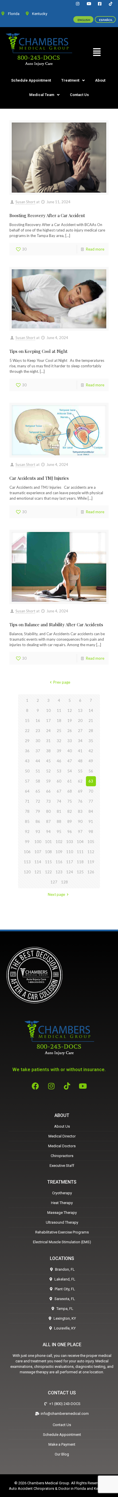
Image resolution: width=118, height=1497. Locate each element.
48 (80, 761)
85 (27, 821)
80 (48, 811)
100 (37, 841)
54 (69, 771)
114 (37, 862)
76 (80, 801)
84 (90, 811)
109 (59, 851)
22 (27, 730)
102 (59, 841)
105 (90, 841)
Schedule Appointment (31, 80)
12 (69, 710)
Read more (95, 249)
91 (90, 821)
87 (48, 821)
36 (27, 750)
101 (48, 841)
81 (59, 811)
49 (90, 761)
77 (90, 801)
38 (48, 750)
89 (69, 821)
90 (80, 821)
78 (27, 811)
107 (37, 851)
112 (90, 851)
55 (80, 771)
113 (27, 862)
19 (69, 720)
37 (38, 750)
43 (27, 761)
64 (27, 791)
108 (48, 851)
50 (27, 771)
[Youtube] (83, 1086)
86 (38, 821)
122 (48, 872)
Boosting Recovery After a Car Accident (47, 215)
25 (59, 730)
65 (38, 791)
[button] (96, 52)
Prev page (61, 682)
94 (48, 831)
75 (69, 801)
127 (53, 882)
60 (59, 781)
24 (48, 730)
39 (59, 750)
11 (59, 710)
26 (69, 730)
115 (48, 862)
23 (38, 730)
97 (80, 831)
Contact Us (79, 95)
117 (69, 862)
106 (27, 851)
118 (80, 862)
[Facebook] (35, 1086)
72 (38, 801)
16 (38, 720)
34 (80, 740)
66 (48, 791)
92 (27, 831)
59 (48, 781)
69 (80, 791)
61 (69, 781)
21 (90, 720)
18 (59, 720)
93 (38, 831)
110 (69, 851)
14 (90, 710)
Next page (56, 894)
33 (69, 740)
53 (59, 771)
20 (80, 720)
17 (48, 720)
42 (90, 750)
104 (80, 841)
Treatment (70, 80)
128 (64, 882)
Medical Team (41, 95)
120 (27, 872)
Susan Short (25, 202)
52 (48, 771)
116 (59, 862)
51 (38, 771)
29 (27, 740)
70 (90, 791)
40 (69, 750)
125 (80, 872)
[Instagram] (51, 1086)
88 (59, 821)
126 (90, 872)
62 (80, 781)
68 (69, 791)
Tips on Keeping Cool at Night (38, 351)
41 (80, 750)
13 (80, 710)
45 (48, 761)
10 (48, 710)
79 (38, 811)
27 (80, 730)
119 (90, 862)
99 (27, 841)
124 (69, 872)
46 (59, 761)
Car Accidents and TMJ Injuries (39, 478)
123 (59, 872)
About (100, 80)
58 (38, 781)
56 (90, 771)
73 (48, 801)
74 (59, 801)
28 (90, 730)
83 (80, 811)
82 (69, 811)
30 (38, 740)
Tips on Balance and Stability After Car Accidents (56, 624)
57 (27, 781)
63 (90, 781)
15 (27, 720)
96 (69, 831)
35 (90, 740)
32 (59, 740)
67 (59, 791)
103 (69, 841)
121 (37, 872)
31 (48, 740)
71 (27, 801)
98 (90, 831)
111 (80, 851)
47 (69, 761)
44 (38, 761)
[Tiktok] (67, 1086)
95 (59, 831)
